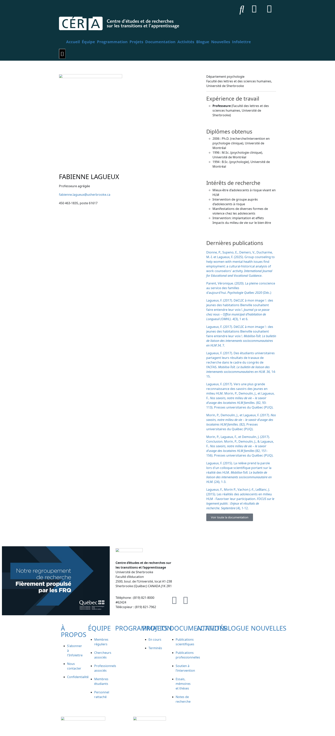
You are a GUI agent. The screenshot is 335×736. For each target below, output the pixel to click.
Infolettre (241, 41)
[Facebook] (254, 9)
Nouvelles (220, 41)
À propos (73, 631)
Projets (136, 41)
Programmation (112, 41)
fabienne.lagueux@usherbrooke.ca (84, 194)
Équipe (88, 41)
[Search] (242, 9)
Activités (185, 41)
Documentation (160, 41)
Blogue (202, 41)
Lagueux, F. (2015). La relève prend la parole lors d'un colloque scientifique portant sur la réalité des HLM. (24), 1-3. (239, 472)
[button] (229, 517)
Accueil (73, 41)
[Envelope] (269, 9)
